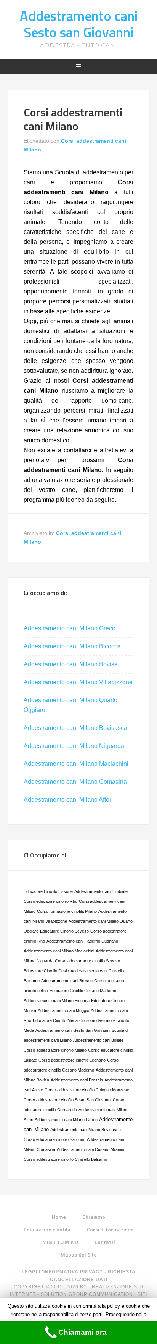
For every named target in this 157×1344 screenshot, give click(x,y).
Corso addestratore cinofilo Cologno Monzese (87, 1090)
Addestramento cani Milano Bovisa (71, 664)
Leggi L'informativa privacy (62, 1272)
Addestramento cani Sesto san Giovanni (79, 24)
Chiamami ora (82, 1332)
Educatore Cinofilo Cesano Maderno (83, 990)
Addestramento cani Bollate (98, 1040)
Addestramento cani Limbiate (101, 891)
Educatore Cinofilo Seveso (64, 931)
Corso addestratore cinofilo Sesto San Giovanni (67, 1099)
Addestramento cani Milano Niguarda (74, 746)
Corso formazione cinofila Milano (67, 911)
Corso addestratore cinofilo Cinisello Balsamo (65, 1159)
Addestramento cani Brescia (77, 1080)
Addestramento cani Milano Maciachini (76, 764)
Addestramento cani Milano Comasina (75, 781)
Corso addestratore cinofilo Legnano (72, 1060)
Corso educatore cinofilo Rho (50, 901)
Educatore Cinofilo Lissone (48, 891)
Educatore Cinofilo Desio (46, 971)
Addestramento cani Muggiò (63, 1010)
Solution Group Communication (87, 1294)
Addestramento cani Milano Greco (69, 628)
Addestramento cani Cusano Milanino (91, 1149)
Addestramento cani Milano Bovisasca (75, 728)
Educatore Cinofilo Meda (55, 1020)
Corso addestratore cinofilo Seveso (87, 961)
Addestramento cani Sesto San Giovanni (72, 1030)
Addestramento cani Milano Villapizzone (78, 682)
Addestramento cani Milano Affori (68, 799)
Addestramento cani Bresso (67, 980)
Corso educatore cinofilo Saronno (54, 1139)
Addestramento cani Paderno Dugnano (82, 941)
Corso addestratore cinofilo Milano (55, 1050)
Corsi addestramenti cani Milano (73, 119)
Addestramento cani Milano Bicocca (72, 646)
